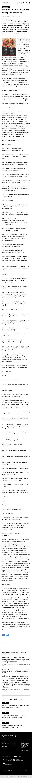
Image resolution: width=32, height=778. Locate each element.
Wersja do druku (16, 16)
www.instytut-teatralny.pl (23, 753)
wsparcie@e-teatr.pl (24, 750)
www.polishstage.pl (5, 748)
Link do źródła (5, 643)
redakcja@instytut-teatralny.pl (14, 742)
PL (23, 3)
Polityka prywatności (22, 770)
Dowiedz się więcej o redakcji (15, 745)
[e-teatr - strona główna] (6, 3)
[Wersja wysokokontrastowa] (21, 3)
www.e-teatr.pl (4, 746)
